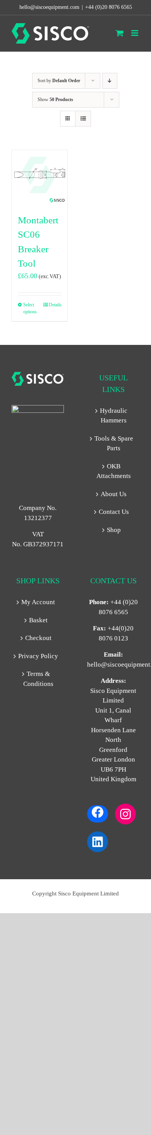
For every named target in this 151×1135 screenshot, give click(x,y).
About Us (114, 494)
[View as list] (83, 118)
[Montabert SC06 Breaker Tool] (39, 177)
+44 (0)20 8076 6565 (108, 7)
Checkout (38, 638)
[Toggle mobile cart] (120, 33)
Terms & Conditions (38, 678)
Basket (38, 620)
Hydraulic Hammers (113, 415)
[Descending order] (109, 81)
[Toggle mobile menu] (135, 33)
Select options (30, 308)
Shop (114, 530)
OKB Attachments (113, 471)
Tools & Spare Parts (113, 443)
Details (55, 304)
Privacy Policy (38, 656)
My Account (38, 602)
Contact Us (114, 511)
